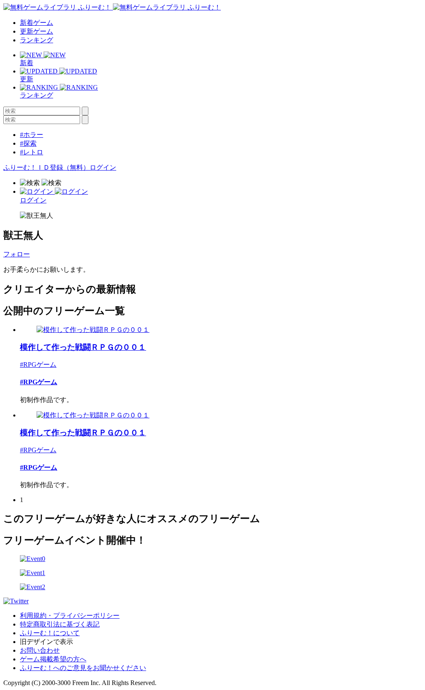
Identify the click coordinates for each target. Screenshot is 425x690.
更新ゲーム (36, 31)
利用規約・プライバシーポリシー (70, 615)
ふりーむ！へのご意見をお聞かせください (83, 667)
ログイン (103, 167)
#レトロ (31, 152)
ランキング (36, 40)
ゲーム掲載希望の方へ (53, 659)
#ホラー (31, 134)
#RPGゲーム (38, 364)
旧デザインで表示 (46, 641)
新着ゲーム (36, 22)
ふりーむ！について (50, 632)
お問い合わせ (40, 650)
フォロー (16, 254)
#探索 (28, 143)
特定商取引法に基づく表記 (60, 624)
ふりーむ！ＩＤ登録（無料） (46, 167)
